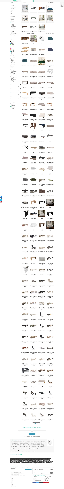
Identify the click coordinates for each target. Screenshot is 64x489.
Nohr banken (48, 460)
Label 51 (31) (12, 66)
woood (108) (12, 60)
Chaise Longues (12, 5)
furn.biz (12, 484)
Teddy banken (40, 460)
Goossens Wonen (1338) (13, 71)
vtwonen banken (29, 460)
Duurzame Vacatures (14, 474)
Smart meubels (12, 21)
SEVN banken (46, 461)
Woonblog (35, 477)
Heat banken (37, 461)
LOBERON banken (33, 460)
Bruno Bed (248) (13, 73)
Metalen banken (30, 461)
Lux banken (40, 458)
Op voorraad (12, 108)
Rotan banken (35, 462)
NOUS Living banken (16, 459)
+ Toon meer (11, 52)
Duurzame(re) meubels (50, 33)
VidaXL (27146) (12, 54)
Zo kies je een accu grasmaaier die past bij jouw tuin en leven (43, 473)
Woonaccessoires (12, 15)
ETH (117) (12, 58)
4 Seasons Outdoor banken (32, 458)
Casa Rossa (25, 445)
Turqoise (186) (12, 51)
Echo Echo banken (45, 459)
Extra (11, 106)
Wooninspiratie (46, 480)
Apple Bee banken (43, 462)
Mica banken (19, 462)
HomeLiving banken (29, 459)
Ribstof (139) (12, 31)
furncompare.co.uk (14, 486)
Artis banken (27, 458)
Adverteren (46, 479)
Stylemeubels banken (23, 462)
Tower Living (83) (13, 62)
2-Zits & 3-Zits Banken (49, 12)
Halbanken (40, 12)
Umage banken (26, 461)
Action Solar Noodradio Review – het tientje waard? (43, 469)
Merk (11, 53)
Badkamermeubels (12, 18)
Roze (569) (12, 48)
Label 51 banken (49, 458)
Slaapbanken (40, 31)
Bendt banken (33, 459)
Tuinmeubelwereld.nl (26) (13, 77)
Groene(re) (15, 0)
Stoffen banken (15, 462)
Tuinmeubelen (12, 14)
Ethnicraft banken (20, 459)
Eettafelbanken (12, 4)
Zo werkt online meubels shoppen (37, 480)
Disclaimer (35, 478)
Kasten (11, 13)
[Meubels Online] (21, 2)
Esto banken (20, 458)
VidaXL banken (37, 460)
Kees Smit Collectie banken (24, 460)
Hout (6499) (12, 25)
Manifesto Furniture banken (13, 461)
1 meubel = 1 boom (47, 478)
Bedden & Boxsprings (13, 16)
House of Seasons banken (44, 458)
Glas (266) (12, 30)
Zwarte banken (24, 459)
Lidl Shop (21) (12, 78)
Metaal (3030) (12, 27)
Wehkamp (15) (12, 80)
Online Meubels (35, 476)
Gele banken (48, 459)
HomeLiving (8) (12, 81)
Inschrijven (28, 469)
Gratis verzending (13, 107)
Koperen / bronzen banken (42, 461)
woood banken (16, 458)
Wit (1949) (12, 42)
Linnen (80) (12, 32)
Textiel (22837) (12, 23)
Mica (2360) (12, 55)
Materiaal (12, 22)
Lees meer (62, 6)
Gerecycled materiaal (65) (13, 33)
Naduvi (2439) (12, 70)
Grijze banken (12, 462)
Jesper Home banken (12, 458)
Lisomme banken (36, 459)
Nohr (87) (12, 61)
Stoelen (11, 11)
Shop (11, 68)
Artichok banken (23, 458)
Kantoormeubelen (12, 19)
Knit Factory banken (31, 462)
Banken (11, 3)
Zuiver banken (15, 460)
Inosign (36, 445)
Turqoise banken (44, 460)
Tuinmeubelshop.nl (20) (13, 79)
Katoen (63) (12, 34)
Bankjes (12, 10)
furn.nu (12, 480)
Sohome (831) (12, 72)
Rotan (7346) (12, 24)
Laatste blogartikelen (35, 466)
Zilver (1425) (12, 45)
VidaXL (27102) (12, 69)
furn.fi (12, 485)
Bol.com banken (40, 459)
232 (39, 423)
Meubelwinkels (35, 479)
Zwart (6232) (12, 41)
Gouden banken (12, 460)
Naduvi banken (34, 461)
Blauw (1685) (12, 43)
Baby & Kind (12, 17)
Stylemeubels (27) (13, 76)
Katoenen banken (39, 462)
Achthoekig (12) (12, 103)
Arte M (45, 446)
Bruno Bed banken (50, 461)
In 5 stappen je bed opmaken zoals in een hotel (43, 472)
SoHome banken (12, 459)
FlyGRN (12, 472)
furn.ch (12, 482)
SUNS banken (51, 462)
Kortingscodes (46, 477)
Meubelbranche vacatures (48, 476)
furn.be (12, 478)
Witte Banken (23, 12)
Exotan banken (47, 462)
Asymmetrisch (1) (13, 105)
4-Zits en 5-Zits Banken (13, 7)
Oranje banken (22, 461)
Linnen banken (36, 458)
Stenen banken (19, 460)
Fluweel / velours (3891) (13, 26)
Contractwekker (13, 475)
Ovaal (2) (12, 104)
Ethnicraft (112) (12, 59)
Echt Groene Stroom (14, 473)
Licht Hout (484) (12, 49)
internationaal (17, 474)
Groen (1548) (12, 44)
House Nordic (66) (13, 63)
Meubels (12, 2)
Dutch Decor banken (18, 461)
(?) (53, 33)
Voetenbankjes (12, 8)
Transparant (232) (13, 50)
